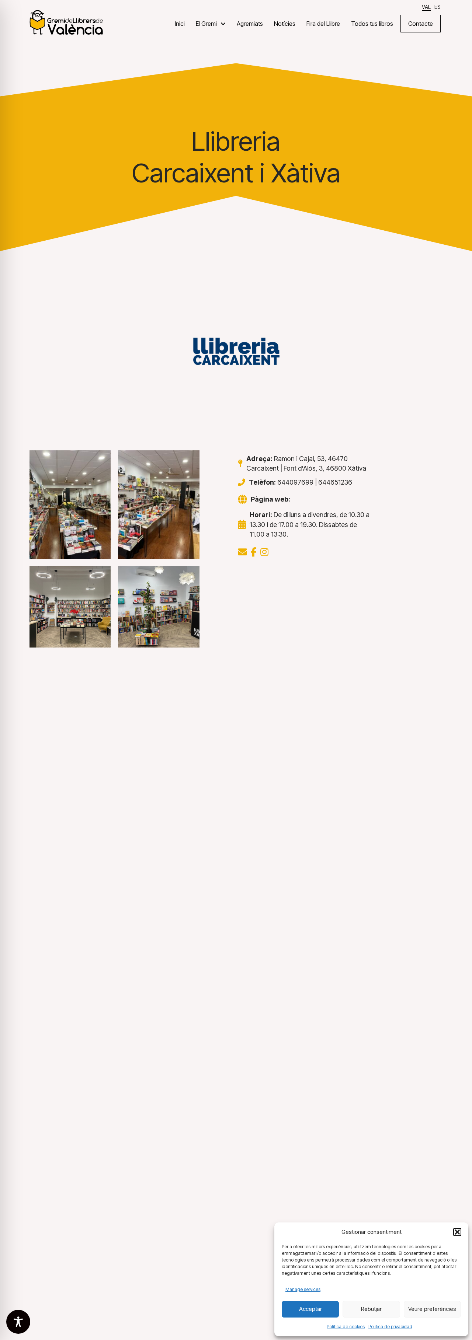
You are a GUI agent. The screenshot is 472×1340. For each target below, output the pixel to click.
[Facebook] (254, 552)
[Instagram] (264, 552)
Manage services (302, 1289)
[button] (457, 1232)
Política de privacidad (390, 1326)
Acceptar (310, 1308)
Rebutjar (371, 1308)
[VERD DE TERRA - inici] (66, 22)
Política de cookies (346, 1326)
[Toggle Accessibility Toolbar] (18, 1321)
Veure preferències (432, 1308)
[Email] (242, 552)
